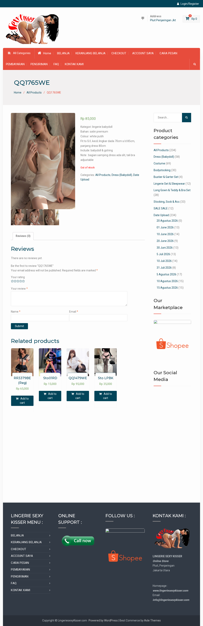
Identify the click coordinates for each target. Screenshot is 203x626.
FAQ (56, 64)
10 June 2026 (165, 234)
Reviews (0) (23, 236)
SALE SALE (161, 208)
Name (15, 311)
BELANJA (63, 53)
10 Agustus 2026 (167, 281)
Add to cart (24, 400)
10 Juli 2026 (164, 260)
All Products (34, 92)
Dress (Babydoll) (122, 175)
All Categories (22, 53)
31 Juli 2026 (164, 267)
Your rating (18, 277)
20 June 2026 (165, 240)
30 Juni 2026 (165, 247)
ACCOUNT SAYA (143, 53)
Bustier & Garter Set (166, 176)
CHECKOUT (118, 53)
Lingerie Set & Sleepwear (169, 183)
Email (73, 311)
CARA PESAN (168, 53)
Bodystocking (162, 170)
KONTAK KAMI (74, 64)
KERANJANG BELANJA (90, 53)
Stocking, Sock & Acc (167, 201)
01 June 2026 (165, 227)
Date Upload (161, 215)
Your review (19, 288)
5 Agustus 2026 (166, 274)
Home (47, 53)
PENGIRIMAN (39, 64)
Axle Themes (152, 620)
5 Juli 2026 (163, 254)
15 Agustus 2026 (167, 287)
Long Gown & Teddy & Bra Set (172, 190)
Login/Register (190, 3)
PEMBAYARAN (15, 64)
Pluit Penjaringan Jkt (163, 20)
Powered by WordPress (103, 620)
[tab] (23, 236)
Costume (159, 163)
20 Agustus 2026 (167, 220)
